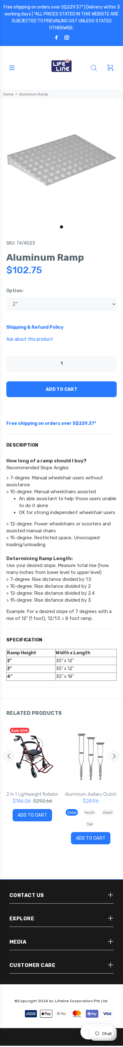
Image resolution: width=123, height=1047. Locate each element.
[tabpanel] (61, 160)
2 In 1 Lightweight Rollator (32, 794)
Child (71, 812)
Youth (90, 812)
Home (8, 94)
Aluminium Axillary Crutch (91, 794)
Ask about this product (29, 339)
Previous (9, 756)
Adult (108, 812)
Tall (90, 824)
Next (114, 756)
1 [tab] (61, 226)
